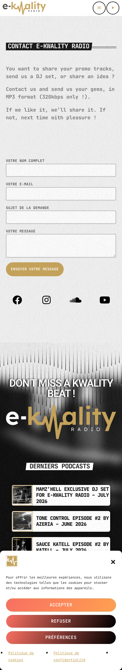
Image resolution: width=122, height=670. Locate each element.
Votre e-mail (19, 184)
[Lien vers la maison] (24, 8)
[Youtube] (105, 300)
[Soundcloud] (75, 300)
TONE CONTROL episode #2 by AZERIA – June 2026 (72, 521)
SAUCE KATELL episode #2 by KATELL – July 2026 (72, 547)
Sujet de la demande (27, 207)
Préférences (61, 637)
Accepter (61, 605)
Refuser (61, 621)
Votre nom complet (25, 160)
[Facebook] (17, 300)
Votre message (21, 231)
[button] (113, 562)
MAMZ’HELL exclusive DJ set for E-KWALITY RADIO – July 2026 (72, 495)
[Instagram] (46, 300)
